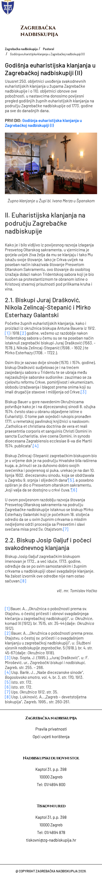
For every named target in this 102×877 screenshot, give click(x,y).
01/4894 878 (54, 832)
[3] (83, 391)
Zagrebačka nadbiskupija (39, 31)
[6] (74, 489)
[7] (65, 529)
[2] (23, 333)
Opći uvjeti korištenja (51, 736)
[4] (35, 445)
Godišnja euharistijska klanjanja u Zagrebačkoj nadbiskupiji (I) (43, 123)
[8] (23, 580)
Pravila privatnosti (51, 728)
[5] (71, 480)
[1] (7, 333)
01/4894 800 (54, 784)
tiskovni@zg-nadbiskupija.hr (51, 840)
